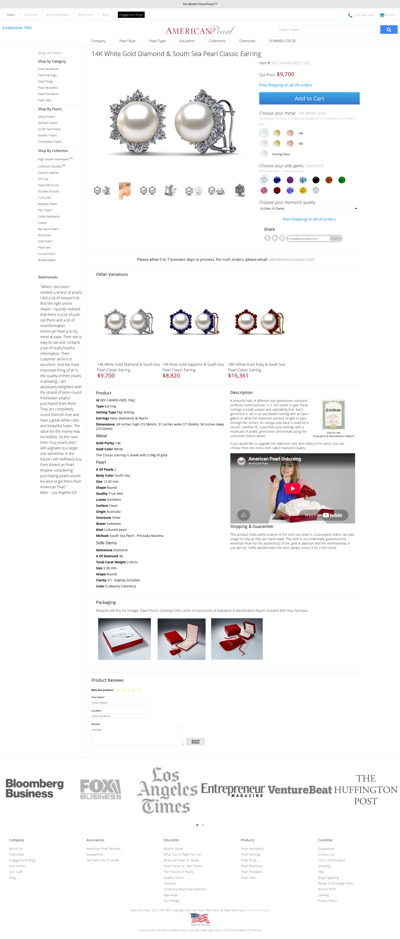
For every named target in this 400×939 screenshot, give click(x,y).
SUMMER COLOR (282, 40)
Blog (105, 15)
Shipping (324, 866)
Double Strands (48, 191)
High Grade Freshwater (55, 158)
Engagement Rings (131, 15)
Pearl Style (127, 40)
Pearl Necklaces (48, 69)
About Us (16, 848)
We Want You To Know (103, 860)
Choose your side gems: (291, 165)
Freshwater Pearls (50, 142)
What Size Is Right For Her (182, 854)
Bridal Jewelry (47, 260)
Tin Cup (43, 179)
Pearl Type (157, 40)
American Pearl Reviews (104, 848)
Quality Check (174, 877)
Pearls (11, 15)
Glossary (170, 883)
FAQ (321, 872)
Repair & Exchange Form (335, 883)
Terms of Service (258, 910)
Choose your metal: (292, 113)
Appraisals (171, 895)
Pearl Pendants (48, 94)
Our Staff (15, 872)
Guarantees (95, 854)
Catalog (323, 895)
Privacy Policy (327, 900)
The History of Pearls (179, 872)
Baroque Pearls (48, 229)
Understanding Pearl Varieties (185, 889)
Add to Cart (309, 98)
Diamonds (30, 15)
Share (335, 238)
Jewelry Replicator (58, 15)
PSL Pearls (45, 210)
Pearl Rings (45, 81)
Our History (17, 866)
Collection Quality (51, 166)
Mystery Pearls (47, 204)
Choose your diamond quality (287, 202)
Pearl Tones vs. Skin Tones (183, 866)
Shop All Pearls (50, 52)
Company (98, 40)
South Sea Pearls (49, 129)
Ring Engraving (328, 877)
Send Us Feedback (331, 860)
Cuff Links (44, 198)
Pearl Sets (44, 100)
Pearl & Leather (48, 173)
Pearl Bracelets (48, 88)
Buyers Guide (173, 848)
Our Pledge (172, 900)
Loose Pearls (46, 254)
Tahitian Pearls (47, 123)
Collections (217, 40)
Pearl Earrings (47, 75)
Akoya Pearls (46, 117)
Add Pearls (45, 241)
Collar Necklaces (49, 216)
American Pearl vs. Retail (181, 860)
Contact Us (326, 854)
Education (187, 40)
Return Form (327, 889)
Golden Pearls (47, 135)
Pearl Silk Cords (48, 185)
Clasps (42, 223)
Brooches (44, 235)
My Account (86, 15)
